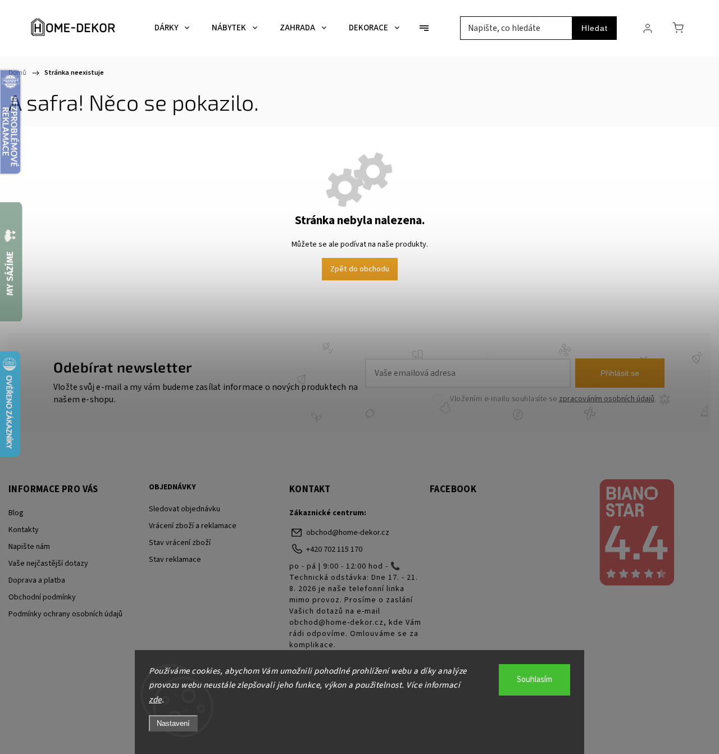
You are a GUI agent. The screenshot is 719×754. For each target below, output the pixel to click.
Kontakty (23, 529)
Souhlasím (534, 679)
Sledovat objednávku (184, 509)
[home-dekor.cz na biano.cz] (636, 533)
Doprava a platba (36, 580)
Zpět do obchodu (359, 269)
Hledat (594, 28)
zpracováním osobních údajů (606, 399)
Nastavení (173, 723)
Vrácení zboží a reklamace (192, 526)
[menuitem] (171, 28)
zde (155, 700)
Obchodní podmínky (42, 597)
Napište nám (29, 546)
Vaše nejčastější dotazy (48, 563)
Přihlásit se (619, 373)
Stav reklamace (175, 559)
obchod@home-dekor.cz (347, 532)
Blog (16, 513)
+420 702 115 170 (334, 549)
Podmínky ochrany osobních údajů (65, 614)
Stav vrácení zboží (180, 542)
